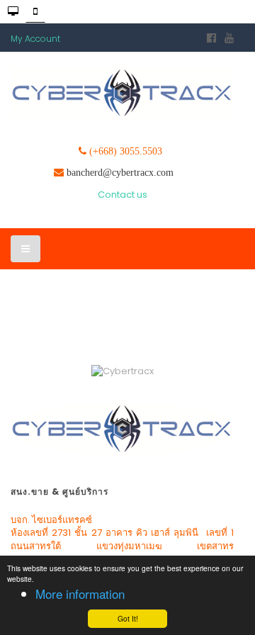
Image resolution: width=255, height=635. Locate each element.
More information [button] (80, 593)
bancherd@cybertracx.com (120, 172)
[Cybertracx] (122, 93)
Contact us (122, 194)
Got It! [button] (128, 618)
